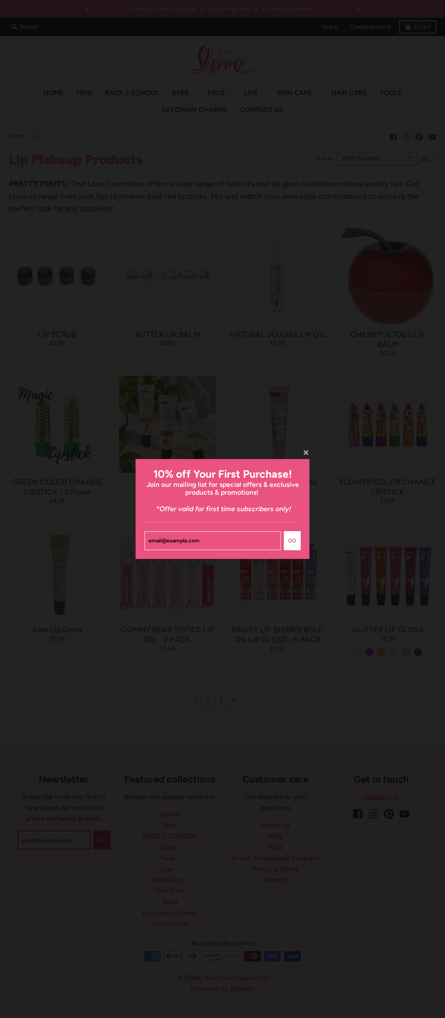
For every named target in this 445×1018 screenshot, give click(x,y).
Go (292, 540)
